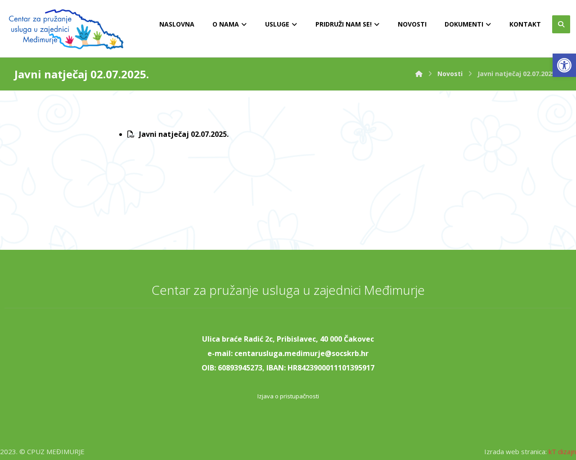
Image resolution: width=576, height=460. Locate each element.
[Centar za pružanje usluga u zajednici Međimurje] (419, 73)
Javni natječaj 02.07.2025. (184, 134)
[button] (564, 65)
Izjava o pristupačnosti (288, 396)
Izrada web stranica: (515, 451)
